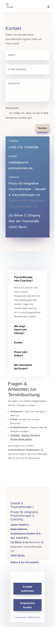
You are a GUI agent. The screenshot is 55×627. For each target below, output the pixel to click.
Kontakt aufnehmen (27, 588)
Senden (42, 128)
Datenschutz (34, 617)
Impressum (20, 617)
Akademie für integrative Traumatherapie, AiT (27, 546)
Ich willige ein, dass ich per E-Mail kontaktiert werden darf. (27, 115)
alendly (16, 435)
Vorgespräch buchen (27, 605)
